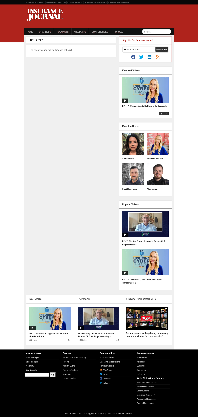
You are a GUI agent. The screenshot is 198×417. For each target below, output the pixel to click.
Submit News (142, 357)
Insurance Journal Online (147, 382)
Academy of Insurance (96, 2)
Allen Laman (152, 189)
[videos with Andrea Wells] (133, 144)
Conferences (100, 31)
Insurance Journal (35, 2)
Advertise (141, 361)
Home (30, 31)
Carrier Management (118, 2)
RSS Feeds (107, 370)
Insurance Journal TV (146, 394)
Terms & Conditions (116, 413)
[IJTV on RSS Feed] (157, 57)
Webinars (80, 31)
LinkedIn (106, 383)
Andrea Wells (128, 158)
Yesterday (30, 365)
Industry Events (69, 365)
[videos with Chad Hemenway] (133, 174)
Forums (66, 361)
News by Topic (32, 361)
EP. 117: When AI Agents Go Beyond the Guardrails (144, 106)
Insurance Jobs (69, 378)
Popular (119, 31)
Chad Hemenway (129, 189)
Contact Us (141, 370)
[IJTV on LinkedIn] (149, 57)
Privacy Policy (100, 413)
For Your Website (107, 365)
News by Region (32, 357)
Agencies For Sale (70, 370)
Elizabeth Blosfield (155, 158)
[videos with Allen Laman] (158, 174)
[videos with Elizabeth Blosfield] (158, 144)
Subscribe (141, 365)
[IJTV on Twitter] (141, 57)
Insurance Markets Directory (74, 357)
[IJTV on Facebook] (133, 57)
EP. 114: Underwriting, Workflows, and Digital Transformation (141, 281)
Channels (45, 31)
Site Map (129, 413)
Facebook (107, 378)
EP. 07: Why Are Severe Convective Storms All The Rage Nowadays (144, 243)
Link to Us (141, 374)
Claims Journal (75, 2)
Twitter (105, 374)
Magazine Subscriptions (110, 361)
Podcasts (63, 31)
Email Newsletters (107, 357)
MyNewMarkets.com (56, 2)
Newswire (67, 374)
